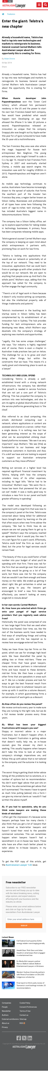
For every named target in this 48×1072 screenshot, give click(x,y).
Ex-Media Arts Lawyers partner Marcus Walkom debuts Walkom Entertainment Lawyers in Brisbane (30, 963)
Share (4, 67)
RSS (21, 1023)
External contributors (10, 1019)
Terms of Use (25, 1011)
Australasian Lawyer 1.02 (19, 865)
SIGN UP (24, 925)
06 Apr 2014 (7, 63)
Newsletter (6, 1011)
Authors (5, 1015)
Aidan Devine (9, 59)
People (5, 1007)
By (8, 59)
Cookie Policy (25, 1003)
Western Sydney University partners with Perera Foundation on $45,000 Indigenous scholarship (31, 974)
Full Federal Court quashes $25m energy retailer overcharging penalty (31, 942)
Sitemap (23, 1019)
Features (11, 14)
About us (5, 1023)
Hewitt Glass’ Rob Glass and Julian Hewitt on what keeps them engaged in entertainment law (31, 953)
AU (5, 1)
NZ (10, 1)
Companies (6, 1003)
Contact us (24, 1015)
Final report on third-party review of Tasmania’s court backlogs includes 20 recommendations (31, 985)
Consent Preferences (28, 1007)
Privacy (5, 1027)
